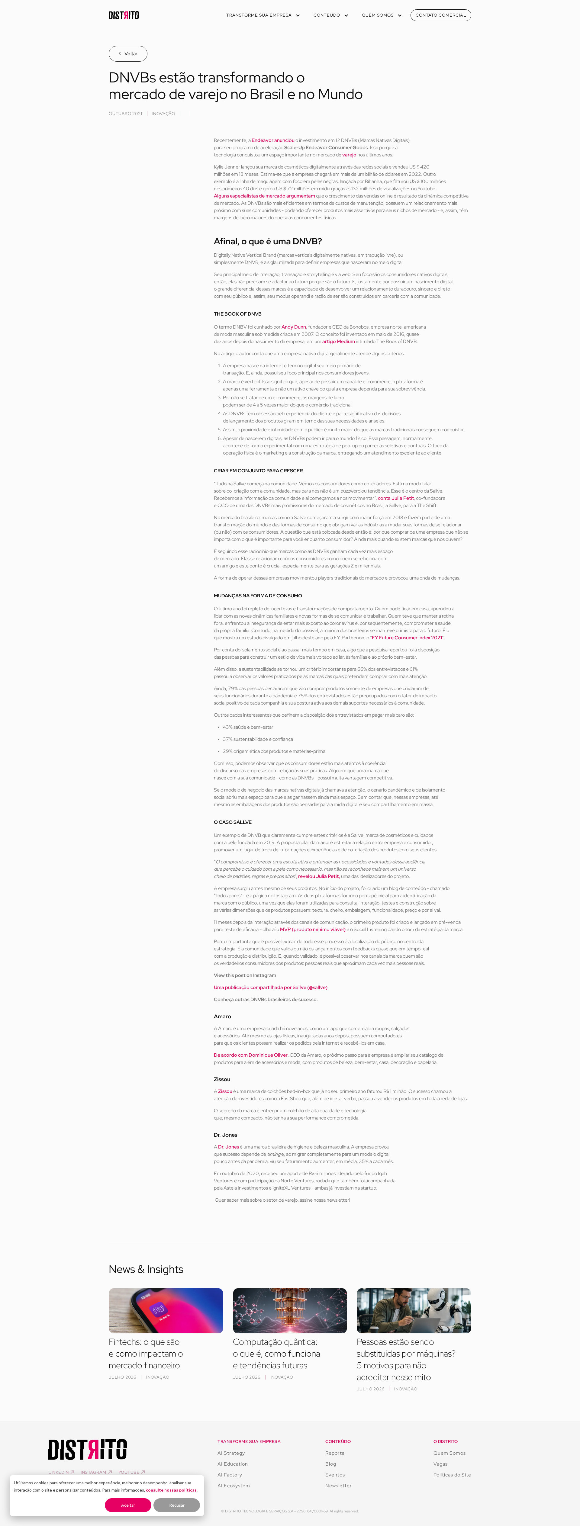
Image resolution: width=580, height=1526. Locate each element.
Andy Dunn (294, 327)
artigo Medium (338, 341)
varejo (349, 155)
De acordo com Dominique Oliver (251, 1055)
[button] (262, 15)
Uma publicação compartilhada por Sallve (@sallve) (270, 987)
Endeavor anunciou (273, 140)
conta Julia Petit (396, 498)
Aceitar (128, 1505)
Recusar (177, 1505)
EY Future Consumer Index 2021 (407, 637)
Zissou (225, 1091)
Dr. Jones (228, 1147)
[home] (124, 15)
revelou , (319, 876)
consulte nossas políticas (171, 1489)
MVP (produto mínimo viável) (313, 929)
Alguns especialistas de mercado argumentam (264, 196)
